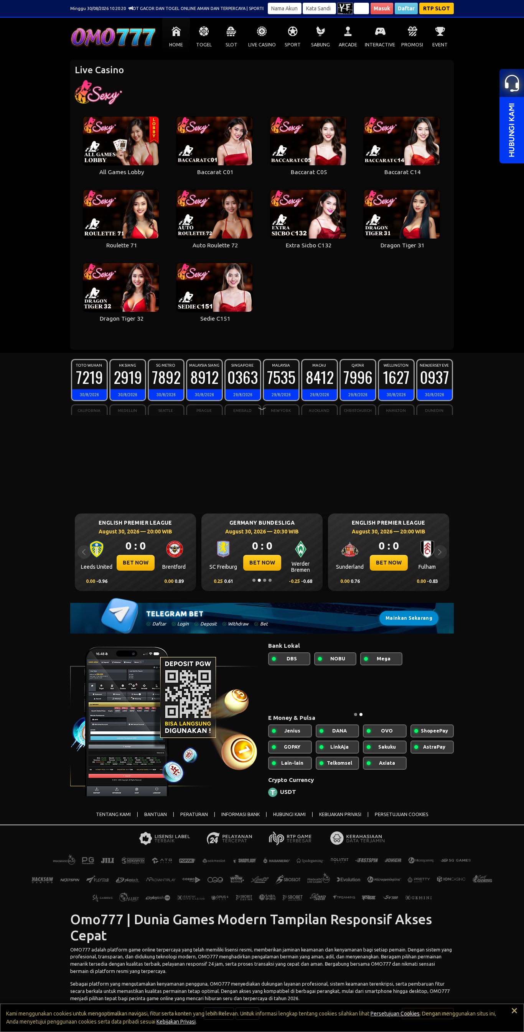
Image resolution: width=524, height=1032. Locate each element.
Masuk (382, 8)
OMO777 (80, 949)
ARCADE (348, 44)
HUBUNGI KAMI (289, 814)
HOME (176, 44)
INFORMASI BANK (240, 814)
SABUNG (320, 44)
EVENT (440, 44)
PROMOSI (412, 44)
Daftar (406, 8)
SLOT (231, 44)
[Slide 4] (270, 580)
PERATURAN (194, 814)
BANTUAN (155, 814)
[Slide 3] (264, 580)
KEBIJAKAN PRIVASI (340, 814)
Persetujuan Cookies (395, 1014)
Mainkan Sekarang (409, 618)
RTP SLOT (436, 8)
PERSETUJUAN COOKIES (401, 814)
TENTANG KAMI (113, 814)
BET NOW (202, 563)
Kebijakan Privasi (176, 1022)
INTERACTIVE (380, 44)
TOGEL (204, 44)
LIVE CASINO (262, 44)
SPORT (293, 44)
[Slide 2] (259, 580)
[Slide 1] (253, 580)
